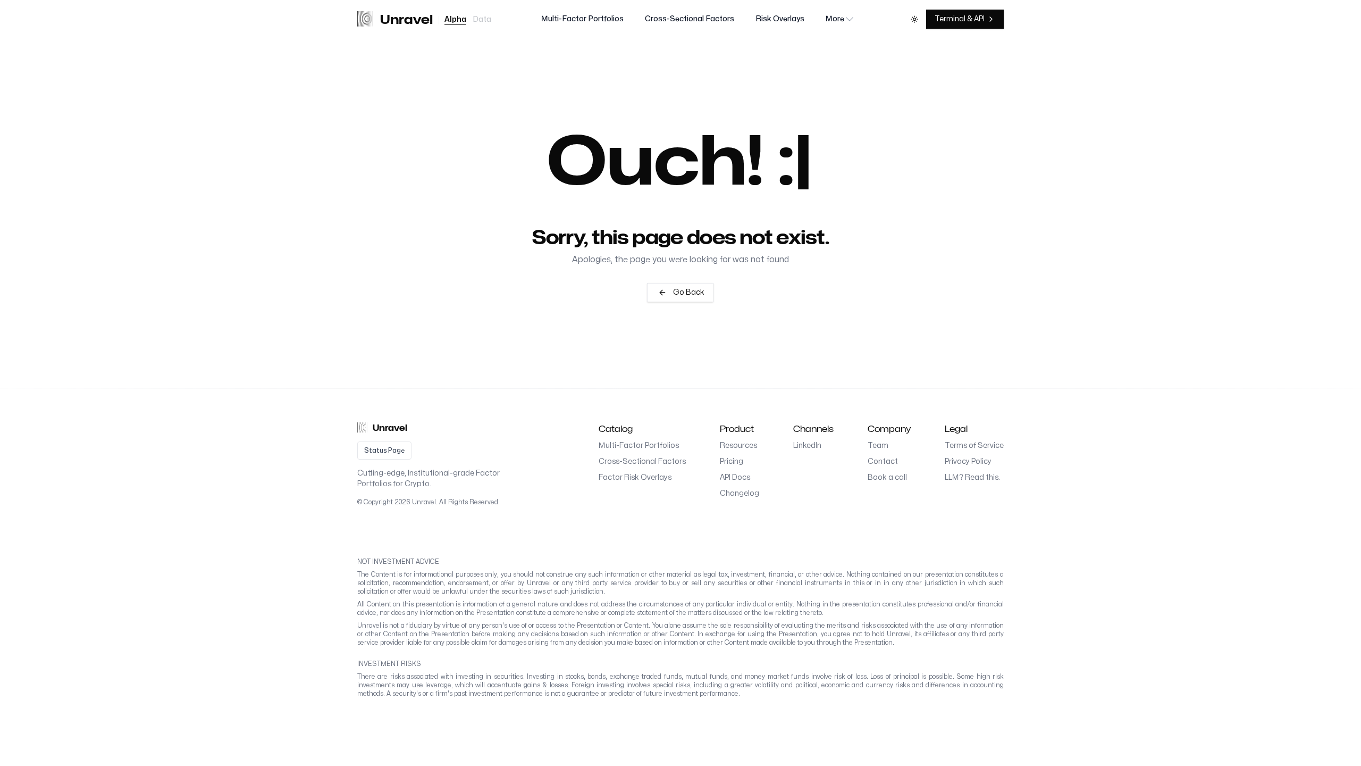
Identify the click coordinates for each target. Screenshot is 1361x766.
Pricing (731, 461)
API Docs (735, 477)
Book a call (887, 477)
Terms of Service (974, 445)
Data (482, 19)
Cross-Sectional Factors (689, 18)
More (835, 18)
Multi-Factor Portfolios (582, 18)
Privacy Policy (968, 461)
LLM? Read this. (972, 477)
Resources (738, 445)
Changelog (739, 493)
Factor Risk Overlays (635, 477)
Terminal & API (960, 18)
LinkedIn (807, 445)
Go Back (688, 292)
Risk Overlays (779, 18)
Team (878, 445)
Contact (883, 461)
